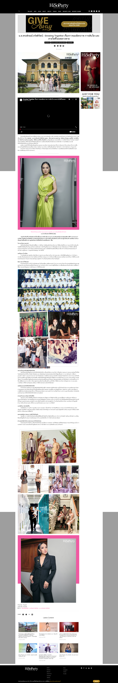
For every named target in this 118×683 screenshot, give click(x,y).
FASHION (55, 11)
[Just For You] (90, 100)
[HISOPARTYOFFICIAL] (90, 71)
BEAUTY (44, 11)
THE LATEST (30, 11)
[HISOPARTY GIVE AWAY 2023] (59, 23)
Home (64, 667)
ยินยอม (96, 681)
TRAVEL (59, 11)
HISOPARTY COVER (66, 11)
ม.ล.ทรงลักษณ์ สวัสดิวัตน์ (44, 608)
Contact (64, 671)
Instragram (65, 669)
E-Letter (64, 673)
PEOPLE (39, 11)
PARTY (35, 11)
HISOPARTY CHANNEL (76, 11)
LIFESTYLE (49, 11)
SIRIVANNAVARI (25, 608)
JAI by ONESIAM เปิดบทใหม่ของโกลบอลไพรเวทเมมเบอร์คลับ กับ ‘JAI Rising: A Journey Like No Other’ (68, 635)
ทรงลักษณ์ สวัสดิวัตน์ (33, 608)
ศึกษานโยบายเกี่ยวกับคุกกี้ (55, 681)
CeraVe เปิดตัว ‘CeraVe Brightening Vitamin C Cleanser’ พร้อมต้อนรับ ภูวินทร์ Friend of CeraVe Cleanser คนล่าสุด (48, 656)
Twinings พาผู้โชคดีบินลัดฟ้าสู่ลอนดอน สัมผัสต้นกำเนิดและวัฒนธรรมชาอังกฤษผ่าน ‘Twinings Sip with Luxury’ (27, 635)
